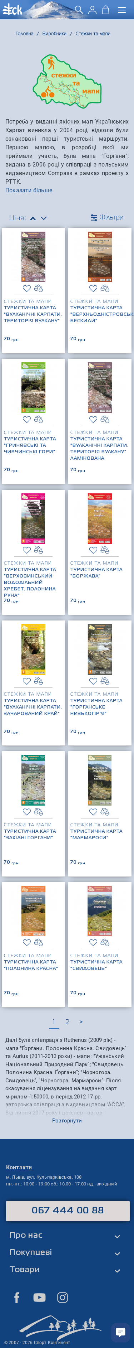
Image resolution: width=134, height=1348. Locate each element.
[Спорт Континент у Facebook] (17, 1297)
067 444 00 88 (68, 1211)
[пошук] (79, 12)
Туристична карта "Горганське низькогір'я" (96, 707)
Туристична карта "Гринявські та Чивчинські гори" (30, 446)
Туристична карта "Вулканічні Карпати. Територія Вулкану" (33, 314)
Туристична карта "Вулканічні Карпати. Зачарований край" (33, 707)
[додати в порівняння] (38, 288)
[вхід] (92, 12)
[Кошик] (105, 12)
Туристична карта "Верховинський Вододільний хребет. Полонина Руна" (30, 583)
